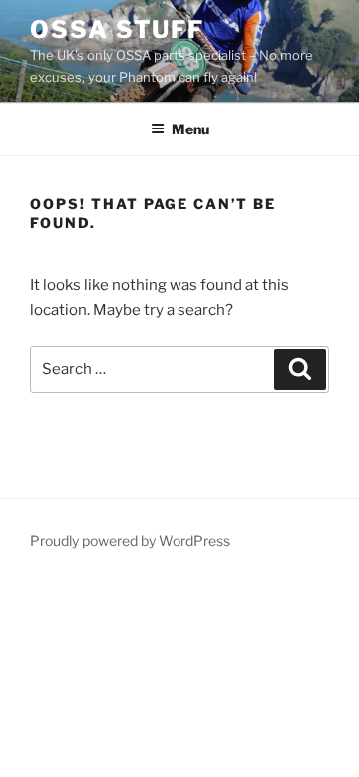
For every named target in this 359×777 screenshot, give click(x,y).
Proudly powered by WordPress (130, 540)
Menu (190, 129)
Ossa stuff (117, 29)
